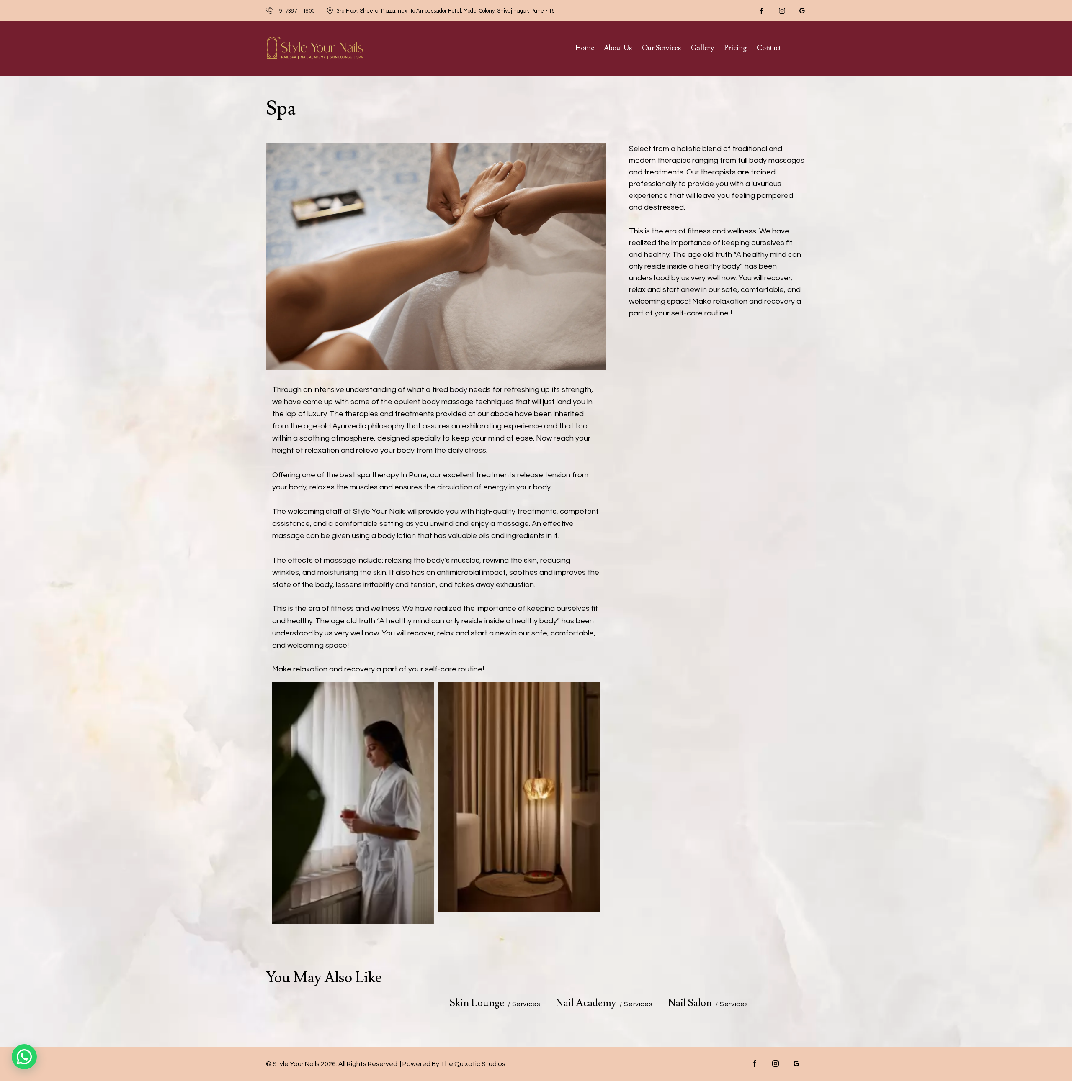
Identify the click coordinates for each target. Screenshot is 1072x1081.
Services (526, 1004)
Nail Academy (586, 1003)
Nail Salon (690, 1003)
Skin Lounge (477, 1003)
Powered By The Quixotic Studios (453, 1064)
